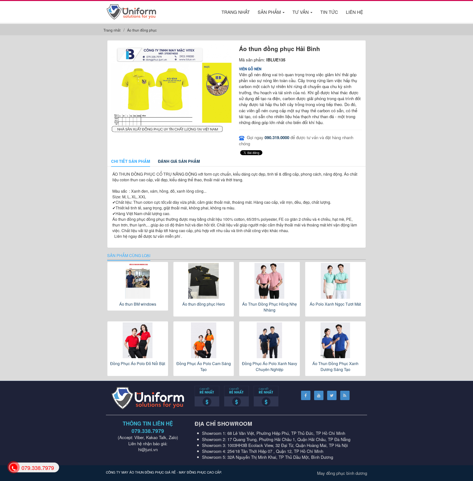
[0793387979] (13, 467)
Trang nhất (235, 12)
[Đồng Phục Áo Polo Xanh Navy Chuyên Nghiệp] (269, 340)
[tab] (130, 161)
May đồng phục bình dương (342, 473)
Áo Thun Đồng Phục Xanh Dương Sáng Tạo (335, 366)
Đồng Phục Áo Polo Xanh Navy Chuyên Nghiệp (269, 366)
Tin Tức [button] (329, 12)
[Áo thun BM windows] (137, 281)
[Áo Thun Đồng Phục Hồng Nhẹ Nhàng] (269, 281)
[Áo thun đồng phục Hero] (203, 281)
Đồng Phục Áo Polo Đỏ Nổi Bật (137, 363)
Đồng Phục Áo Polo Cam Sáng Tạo (203, 366)
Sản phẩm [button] (270, 12)
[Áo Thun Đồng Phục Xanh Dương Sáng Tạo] (335, 340)
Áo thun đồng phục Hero (203, 304)
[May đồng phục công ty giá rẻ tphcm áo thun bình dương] (131, 11)
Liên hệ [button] (354, 12)
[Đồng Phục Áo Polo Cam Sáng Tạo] (203, 340)
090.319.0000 (277, 137)
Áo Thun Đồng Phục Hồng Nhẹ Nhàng (269, 307)
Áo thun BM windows (137, 304)
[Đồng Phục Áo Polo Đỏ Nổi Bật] (137, 340)
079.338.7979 (148, 430)
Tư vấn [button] (301, 12)
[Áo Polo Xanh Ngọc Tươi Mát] (335, 281)
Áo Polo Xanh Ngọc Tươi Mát (335, 304)
